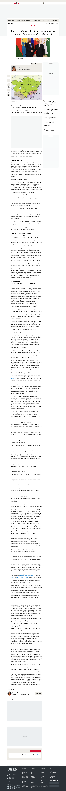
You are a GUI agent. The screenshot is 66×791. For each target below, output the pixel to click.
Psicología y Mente (34, 773)
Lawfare (32, 782)
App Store (54, 786)
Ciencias (48, 20)
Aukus (12, 577)
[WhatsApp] (17, 788)
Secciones (24, 768)
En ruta (32, 776)
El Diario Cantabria (43, 771)
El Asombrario (42, 776)
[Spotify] (15, 788)
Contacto (51, 777)
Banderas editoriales (54, 773)
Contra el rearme (34, 785)
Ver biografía (38, 693)
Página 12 (42, 780)
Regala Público (12, 778)
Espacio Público (43, 769)
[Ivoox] (19, 788)
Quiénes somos (52, 769)
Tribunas (52, 23)
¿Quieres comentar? (35, 750)
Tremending (18, 20)
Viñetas (56, 23)
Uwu (32, 772)
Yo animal (33, 777)
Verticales (33, 768)
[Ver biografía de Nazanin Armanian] (9, 693)
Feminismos (28, 20)
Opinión (13, 20)
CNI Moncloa (24, 0)
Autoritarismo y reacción (35, 786)
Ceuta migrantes (15, 0)
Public (56, 20)
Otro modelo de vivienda (35, 783)
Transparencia (52, 771)
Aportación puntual (12, 777)
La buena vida (33, 771)
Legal (41, 782)
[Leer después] (8, 84)
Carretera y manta (34, 778)
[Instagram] (19, 786)
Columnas (10, 23)
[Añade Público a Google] (8, 786)
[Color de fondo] (8, 95)
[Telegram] (12, 788)
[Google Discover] (10, 786)
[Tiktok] (10, 788)
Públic (23, 782)
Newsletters (11, 775)
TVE (50, 0)
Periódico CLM (42, 772)
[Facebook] (12, 786)
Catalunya (53, 0)
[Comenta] (8, 80)
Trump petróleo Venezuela (35, 0)
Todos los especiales (34, 787)
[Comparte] (8, 76)
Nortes (41, 773)
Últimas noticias (25, 786)
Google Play (54, 783)
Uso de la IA (53, 776)
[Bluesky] (17, 786)
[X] (15, 786)
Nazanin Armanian (24, 68)
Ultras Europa (20, 0)
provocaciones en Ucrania (22, 577)
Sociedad (23, 773)
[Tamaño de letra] (8, 90)
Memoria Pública (25, 777)
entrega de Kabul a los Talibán (26, 575)
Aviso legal (42, 783)
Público (12, 769)
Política (9, 20)
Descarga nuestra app (54, 780)
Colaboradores (43, 768)
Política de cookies (43, 785)
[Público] (16, 3)
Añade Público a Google (37, 63)
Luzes (41, 778)
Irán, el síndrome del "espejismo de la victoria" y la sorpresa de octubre (51, 103)
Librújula (41, 777)
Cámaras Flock (47, 0)
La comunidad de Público (14, 780)
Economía (52, 20)
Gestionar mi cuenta (12, 774)
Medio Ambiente (34, 20)
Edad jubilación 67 (42, 0)
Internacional (23, 20)
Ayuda (10, 781)
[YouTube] (8, 788)
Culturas (44, 20)
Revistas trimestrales (35, 781)
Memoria (39, 20)
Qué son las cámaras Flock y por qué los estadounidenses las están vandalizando (51, 117)
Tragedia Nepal (28, 0)
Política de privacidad (43, 786)
